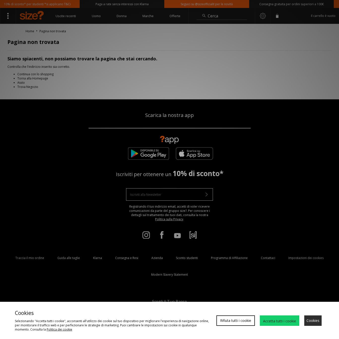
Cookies (312, 320)
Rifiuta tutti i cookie (235, 320)
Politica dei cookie (59, 329)
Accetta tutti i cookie (279, 321)
